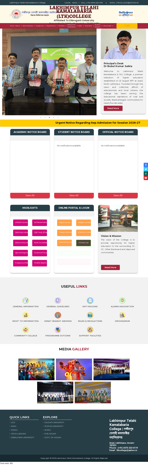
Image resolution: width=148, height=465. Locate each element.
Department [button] (51, 26)
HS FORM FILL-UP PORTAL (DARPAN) (75, 252)
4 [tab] (53, 117)
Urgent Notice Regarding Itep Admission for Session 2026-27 (83, 122)
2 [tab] (45, 117)
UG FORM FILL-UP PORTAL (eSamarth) (75, 261)
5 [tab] (58, 117)
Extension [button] (88, 26)
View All (30, 195)
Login (67, 3)
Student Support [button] (98, 26)
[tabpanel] (49, 72)
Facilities (61, 26)
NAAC (74, 3)
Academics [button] (40, 26)
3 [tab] (49, 117)
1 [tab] (40, 117)
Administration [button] (28, 26)
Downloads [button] (107, 26)
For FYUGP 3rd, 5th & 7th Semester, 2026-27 (29, 186)
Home (12, 26)
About (17, 26)
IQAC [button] (80, 26)
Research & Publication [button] (71, 26)
